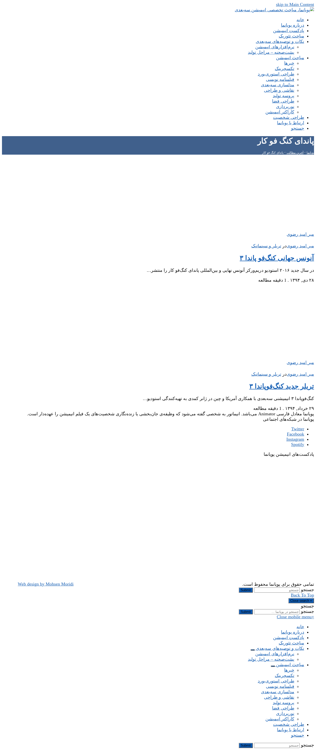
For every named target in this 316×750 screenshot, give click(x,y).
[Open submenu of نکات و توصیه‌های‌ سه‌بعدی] (253, 650)
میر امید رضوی (300, 245)
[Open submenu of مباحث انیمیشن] (273, 666)
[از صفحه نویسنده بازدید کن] (311, 240)
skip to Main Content (295, 4)
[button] (297, 128)
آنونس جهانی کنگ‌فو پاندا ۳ (277, 258)
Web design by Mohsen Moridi (46, 584)
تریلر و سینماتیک (266, 245)
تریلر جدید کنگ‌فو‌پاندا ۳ (281, 386)
